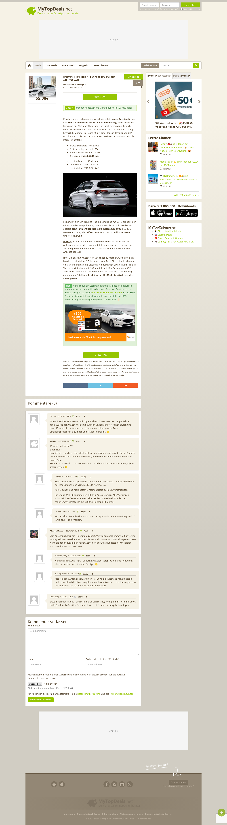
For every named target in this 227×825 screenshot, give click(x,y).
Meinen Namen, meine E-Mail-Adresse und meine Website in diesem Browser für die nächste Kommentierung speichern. (76, 676)
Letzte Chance (100, 65)
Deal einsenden (150, 65)
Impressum (69, 814)
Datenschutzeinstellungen (158, 814)
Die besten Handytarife (170, 231)
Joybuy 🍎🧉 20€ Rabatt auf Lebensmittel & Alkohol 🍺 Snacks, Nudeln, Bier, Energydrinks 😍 (177, 147)
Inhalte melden (110, 814)
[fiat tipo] (42, 89)
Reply (78, 416)
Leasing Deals (165, 234)
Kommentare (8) (42, 403)
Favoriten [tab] (159, 75)
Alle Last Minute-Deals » (186, 194)
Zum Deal (100, 97)
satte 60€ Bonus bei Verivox (107, 292)
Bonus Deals (68, 65)
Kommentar (34, 625)
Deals (38, 65)
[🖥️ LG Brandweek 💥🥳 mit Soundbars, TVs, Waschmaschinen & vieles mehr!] (153, 179)
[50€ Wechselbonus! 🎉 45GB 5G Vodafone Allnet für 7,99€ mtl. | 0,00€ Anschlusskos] (174, 100)
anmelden (190, 5)
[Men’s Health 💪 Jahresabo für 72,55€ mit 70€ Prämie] (153, 165)
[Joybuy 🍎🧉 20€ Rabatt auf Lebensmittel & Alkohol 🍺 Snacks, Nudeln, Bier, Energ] (153, 147)
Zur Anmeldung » (178, 782)
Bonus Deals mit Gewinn (170, 238)
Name (31, 659)
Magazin (83, 65)
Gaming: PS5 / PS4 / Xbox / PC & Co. (176, 241)
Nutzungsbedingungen (122, 693)
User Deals (51, 65)
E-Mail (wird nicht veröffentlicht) (102, 659)
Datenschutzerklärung (88, 693)
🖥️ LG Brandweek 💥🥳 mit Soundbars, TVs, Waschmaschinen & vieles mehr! (178, 179)
